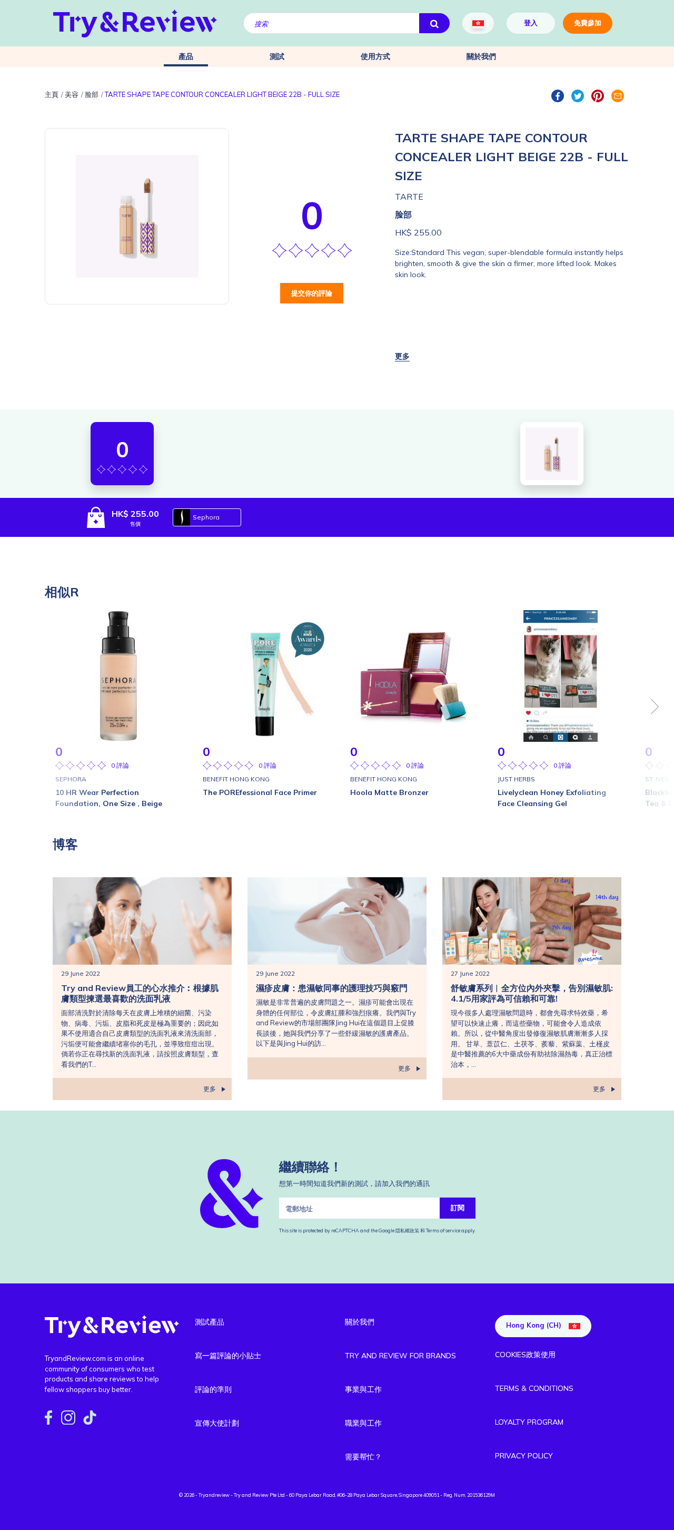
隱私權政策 (407, 1230)
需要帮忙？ (363, 1457)
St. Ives (657, 779)
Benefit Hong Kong (236, 779)
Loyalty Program (529, 1422)
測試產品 (209, 1322)
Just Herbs (516, 779)
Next (655, 706)
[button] (402, 356)
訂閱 (457, 1207)
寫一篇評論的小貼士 (228, 1355)
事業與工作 (363, 1389)
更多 (209, 1089)
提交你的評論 (311, 293)
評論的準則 (213, 1389)
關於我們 (481, 56)
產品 (186, 56)
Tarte (409, 196)
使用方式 (375, 56)
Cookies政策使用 (525, 1354)
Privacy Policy (524, 1455)
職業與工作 (363, 1423)
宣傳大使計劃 (217, 1423)
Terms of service (442, 1230)
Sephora (206, 517)
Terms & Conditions (534, 1388)
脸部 (403, 214)
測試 (277, 56)
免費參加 (587, 22)
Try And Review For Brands (400, 1355)
